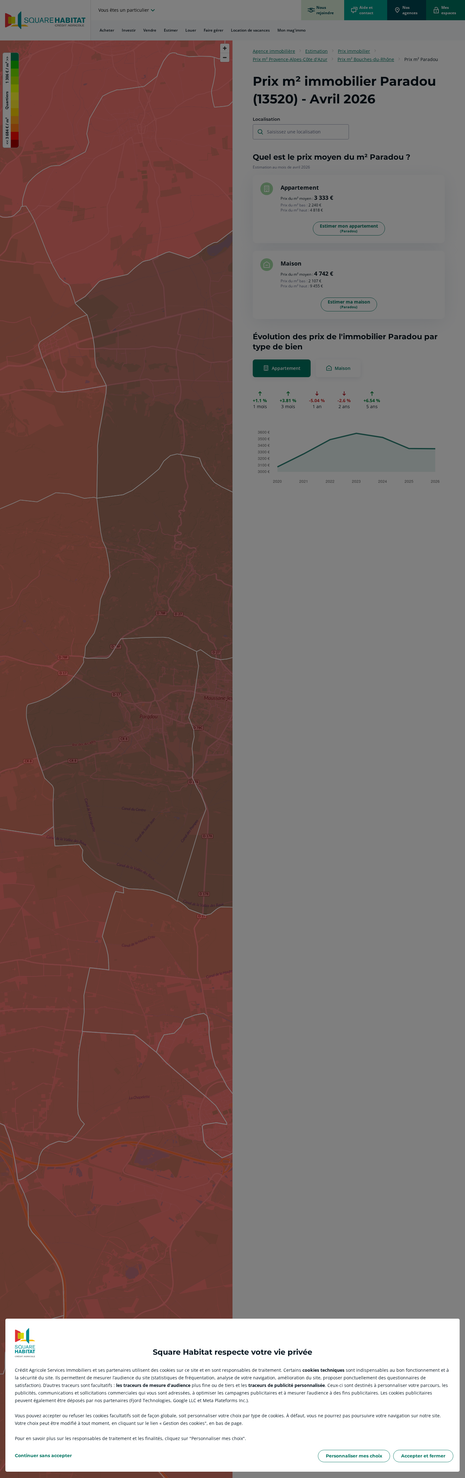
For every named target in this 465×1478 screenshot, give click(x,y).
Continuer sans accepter (43, 1455)
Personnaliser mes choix (354, 1456)
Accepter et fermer (423, 1456)
